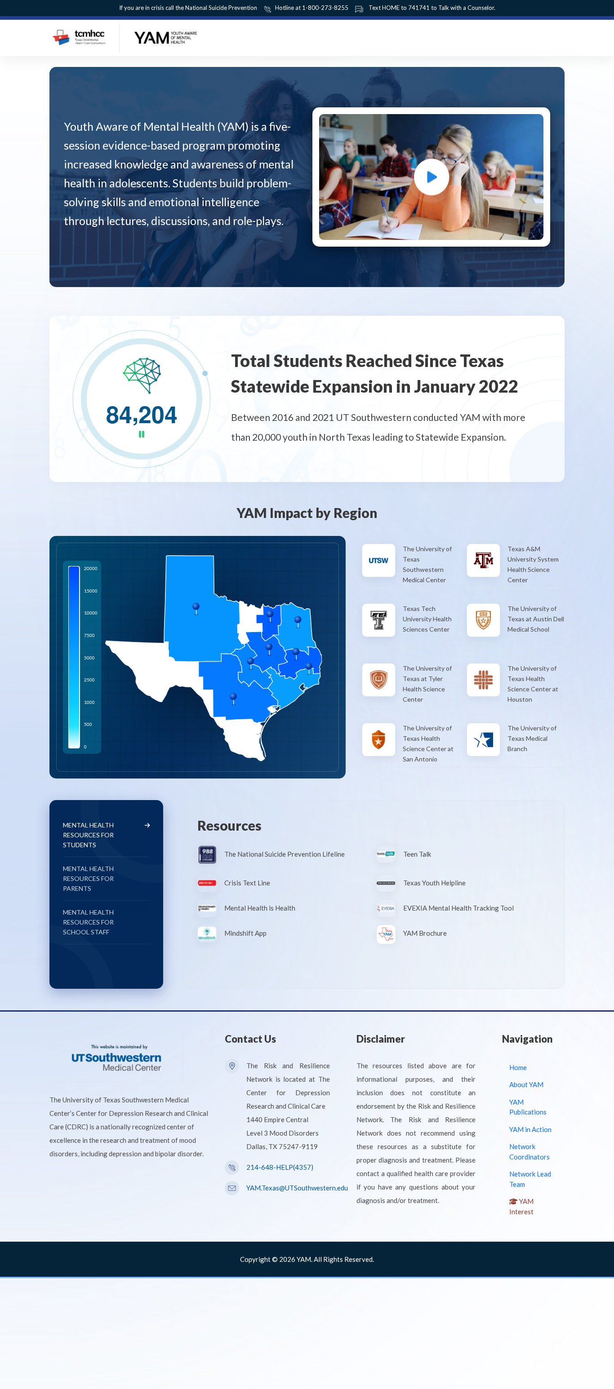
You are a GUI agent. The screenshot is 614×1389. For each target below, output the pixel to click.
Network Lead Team (530, 1179)
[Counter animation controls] (141, 435)
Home (518, 1067)
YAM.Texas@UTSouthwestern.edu (297, 1188)
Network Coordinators (529, 1151)
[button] (431, 176)
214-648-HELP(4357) (279, 1167)
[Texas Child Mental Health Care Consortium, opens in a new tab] (79, 36)
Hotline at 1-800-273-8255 (311, 7)
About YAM (526, 1084)
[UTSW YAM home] (166, 36)
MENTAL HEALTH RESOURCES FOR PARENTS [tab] (88, 878)
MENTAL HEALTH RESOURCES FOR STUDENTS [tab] (88, 835)
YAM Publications (528, 1107)
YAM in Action (530, 1129)
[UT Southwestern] (116, 1057)
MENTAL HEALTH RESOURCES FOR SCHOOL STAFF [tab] (88, 922)
